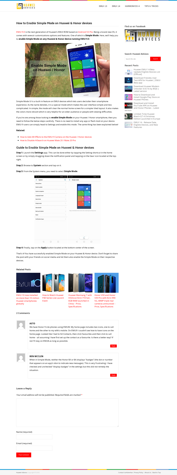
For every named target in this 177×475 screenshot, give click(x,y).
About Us (148, 473)
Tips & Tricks (151, 6)
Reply (113, 346)
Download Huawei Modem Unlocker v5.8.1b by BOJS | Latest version (146, 88)
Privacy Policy (138, 473)
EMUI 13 (103, 6)
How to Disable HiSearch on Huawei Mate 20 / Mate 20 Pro (48, 140)
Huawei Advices (21, 473)
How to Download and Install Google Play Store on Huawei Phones (147, 97)
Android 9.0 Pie (85, 32)
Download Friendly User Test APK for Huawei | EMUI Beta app (147, 80)
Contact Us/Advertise (125, 473)
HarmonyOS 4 (132, 6)
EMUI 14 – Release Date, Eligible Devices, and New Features (146, 125)
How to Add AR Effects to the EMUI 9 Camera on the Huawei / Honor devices (56, 136)
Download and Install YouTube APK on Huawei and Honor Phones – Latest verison (142, 107)
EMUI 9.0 (20, 32)
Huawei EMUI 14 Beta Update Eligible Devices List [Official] (147, 72)
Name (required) (24, 432)
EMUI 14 (116, 6)
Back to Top (157, 473)
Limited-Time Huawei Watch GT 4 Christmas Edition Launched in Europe (147, 116)
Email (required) (24, 443)
